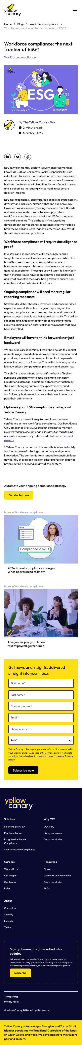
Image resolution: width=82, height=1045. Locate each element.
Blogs (47, 869)
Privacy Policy (11, 1001)
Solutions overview (14, 826)
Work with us (11, 869)
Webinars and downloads (57, 875)
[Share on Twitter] (17, 157)
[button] (74, 10)
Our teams (10, 882)
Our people (10, 875)
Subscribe (20, 973)
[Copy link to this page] (27, 157)
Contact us (10, 908)
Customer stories (53, 839)
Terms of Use (11, 996)
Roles (7, 888)
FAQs (47, 888)
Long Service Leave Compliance (15, 841)
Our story (49, 826)
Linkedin (9, 920)
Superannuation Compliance (19, 849)
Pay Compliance (13, 832)
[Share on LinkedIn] (7, 157)
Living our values (53, 832)
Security (8, 914)
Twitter (8, 927)
